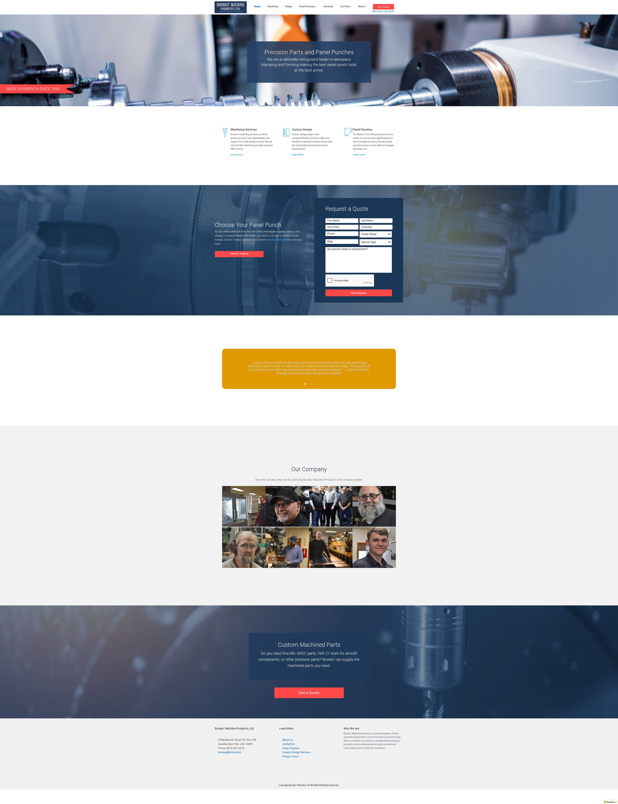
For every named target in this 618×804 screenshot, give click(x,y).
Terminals (328, 6)
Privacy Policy (290, 756)
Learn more (237, 154)
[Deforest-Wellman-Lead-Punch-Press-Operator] (244, 568)
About (361, 6)
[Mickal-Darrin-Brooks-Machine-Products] (330, 568)
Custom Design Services (296, 752)
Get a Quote (383, 6)
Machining (273, 6)
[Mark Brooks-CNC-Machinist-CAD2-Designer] (244, 526)
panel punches (275, 239)
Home (257, 6)
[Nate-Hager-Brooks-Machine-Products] (287, 568)
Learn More (298, 154)
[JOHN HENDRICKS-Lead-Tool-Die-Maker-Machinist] (287, 526)
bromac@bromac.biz (229, 752)
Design (288, 6)
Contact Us (288, 744)
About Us (287, 739)
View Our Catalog (239, 253)
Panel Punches (306, 6)
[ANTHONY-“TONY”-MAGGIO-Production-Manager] (374, 526)
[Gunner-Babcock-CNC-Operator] (374, 568)
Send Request (358, 293)
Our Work (345, 6)
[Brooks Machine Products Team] (330, 526)
